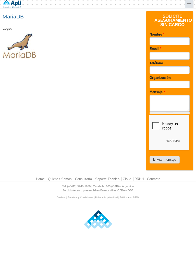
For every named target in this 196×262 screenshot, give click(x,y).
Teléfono (156, 63)
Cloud (127, 179)
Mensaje (157, 92)
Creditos (61, 197)
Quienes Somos (60, 179)
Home (40, 179)
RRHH (139, 179)
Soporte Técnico (107, 179)
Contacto (153, 179)
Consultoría (83, 179)
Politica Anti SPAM (129, 197)
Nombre (157, 34)
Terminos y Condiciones (80, 197)
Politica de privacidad (106, 197)
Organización (160, 78)
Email (155, 49)
